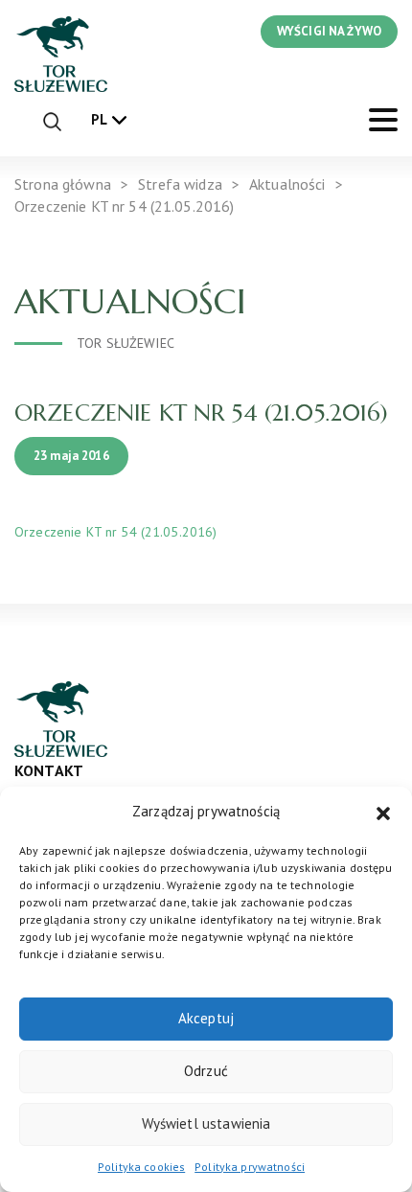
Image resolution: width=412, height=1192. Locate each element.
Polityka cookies (141, 1166)
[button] (383, 811)
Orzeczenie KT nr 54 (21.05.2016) (115, 531)
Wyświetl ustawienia (206, 1123)
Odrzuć (206, 1071)
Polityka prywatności (250, 1166)
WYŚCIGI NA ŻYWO (329, 31)
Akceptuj (206, 1018)
